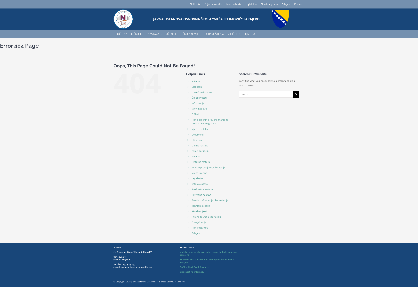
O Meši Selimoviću (202, 92)
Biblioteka (197, 86)
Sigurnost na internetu (192, 272)
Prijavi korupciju (200, 150)
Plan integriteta (200, 227)
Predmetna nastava (202, 189)
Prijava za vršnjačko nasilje (206, 216)
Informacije (198, 103)
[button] (254, 34)
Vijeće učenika (199, 173)
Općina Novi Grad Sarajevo (194, 267)
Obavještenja (199, 222)
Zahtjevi (196, 233)
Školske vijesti (199, 97)
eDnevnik (197, 140)
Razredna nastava (201, 194)
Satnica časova (200, 183)
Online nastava (200, 145)
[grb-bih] (280, 10)
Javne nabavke (199, 108)
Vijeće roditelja (200, 129)
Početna (196, 81)
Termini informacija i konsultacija (210, 200)
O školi (195, 114)
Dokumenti (198, 134)
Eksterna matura (201, 161)
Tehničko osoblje (201, 205)
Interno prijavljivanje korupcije (208, 167)
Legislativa (197, 178)
